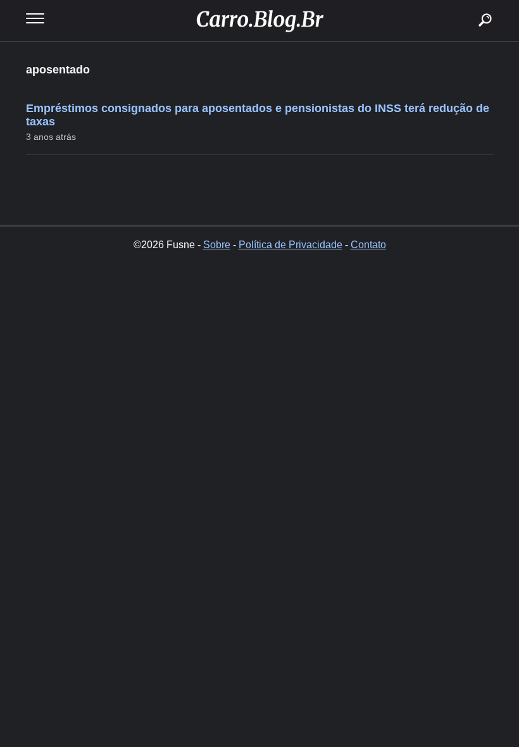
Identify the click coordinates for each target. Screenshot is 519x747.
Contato (368, 244)
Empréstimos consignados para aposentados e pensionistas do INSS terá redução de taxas (257, 115)
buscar (466, 4)
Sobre (216, 244)
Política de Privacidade (290, 244)
